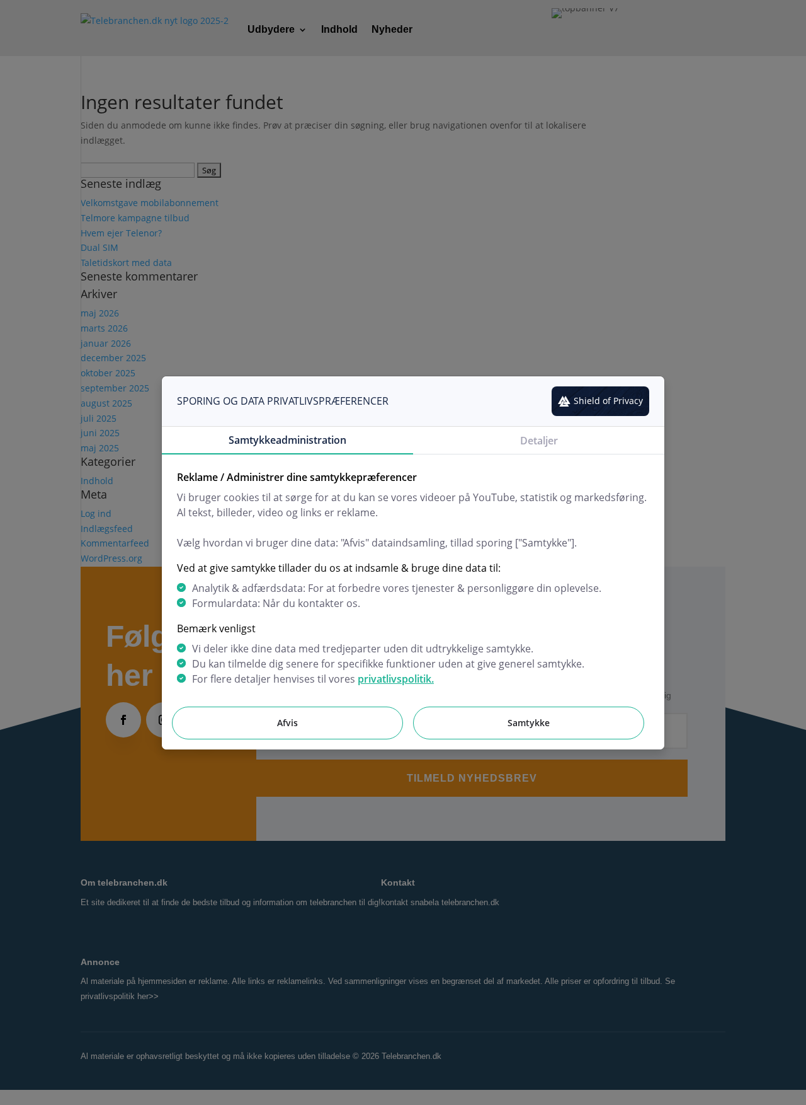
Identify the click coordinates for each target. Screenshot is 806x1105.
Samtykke (529, 723)
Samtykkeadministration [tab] (287, 440)
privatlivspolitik (394, 679)
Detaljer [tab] (539, 441)
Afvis (287, 723)
